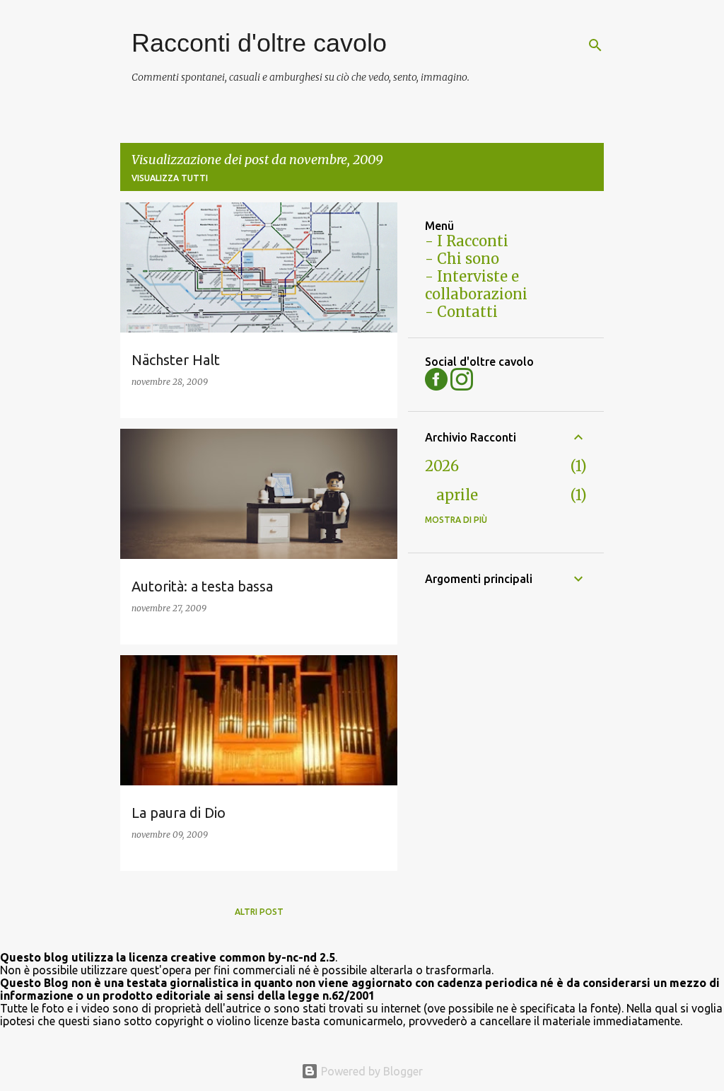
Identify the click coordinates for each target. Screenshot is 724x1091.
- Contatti (461, 312)
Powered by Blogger (370, 1071)
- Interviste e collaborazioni (476, 285)
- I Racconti (466, 241)
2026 (442, 466)
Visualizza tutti (170, 178)
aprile (457, 495)
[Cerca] (595, 45)
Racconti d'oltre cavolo (259, 42)
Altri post (259, 911)
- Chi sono (462, 258)
